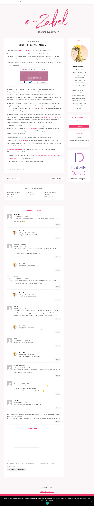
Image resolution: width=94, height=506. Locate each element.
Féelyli (16, 276)
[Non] (92, 501)
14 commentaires (11, 171)
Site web (9, 456)
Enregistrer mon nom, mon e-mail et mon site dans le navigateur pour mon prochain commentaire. (32, 465)
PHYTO (15, 99)
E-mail (9, 451)
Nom (9, 445)
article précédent (12, 178)
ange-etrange (19, 365)
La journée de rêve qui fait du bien (14, 193)
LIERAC (43, 108)
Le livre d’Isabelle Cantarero (15, 149)
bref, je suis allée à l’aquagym (50, 193)
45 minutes (29, 192)
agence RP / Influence (80, 178)
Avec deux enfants (46, 2)
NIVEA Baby (34, 128)
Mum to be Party (23, 50)
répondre (58, 224)
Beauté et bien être (19, 169)
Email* (79, 121)
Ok (47, 503)
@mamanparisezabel (47, 491)
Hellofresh (23, 140)
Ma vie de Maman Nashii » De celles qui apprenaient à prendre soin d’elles (33, 414)
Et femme (34, 2)
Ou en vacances (68, 2)
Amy (15, 338)
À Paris (58, 2)
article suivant (57, 178)
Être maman (24, 2)
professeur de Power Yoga (50, 117)
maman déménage (20, 244)
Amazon (79, 137)
